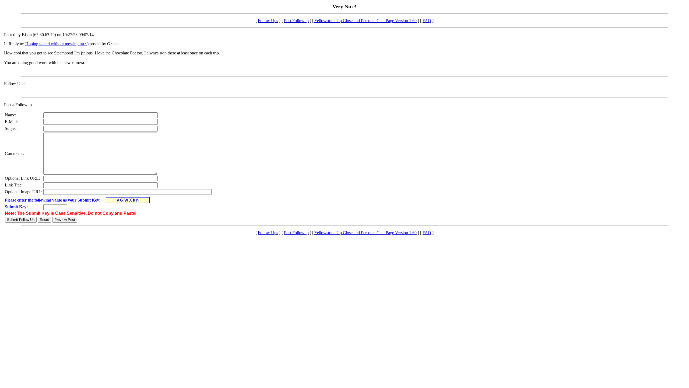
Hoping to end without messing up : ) (57, 43)
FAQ (427, 20)
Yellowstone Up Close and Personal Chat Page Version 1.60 (365, 20)
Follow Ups (268, 20)
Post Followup (296, 20)
